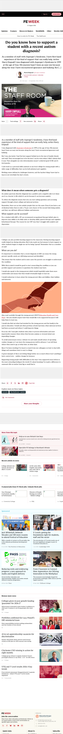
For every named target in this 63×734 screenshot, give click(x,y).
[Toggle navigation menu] (3, 14)
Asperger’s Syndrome (24, 148)
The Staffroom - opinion (17, 392)
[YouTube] (18, 725)
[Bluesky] (10, 725)
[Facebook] (6, 725)
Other (49, 31)
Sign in (45, 14)
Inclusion (5, 392)
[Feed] (3, 725)
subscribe (56, 14)
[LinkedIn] (14, 725)
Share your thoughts (31, 403)
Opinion (4, 31)
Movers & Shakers (26, 31)
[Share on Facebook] (11, 383)
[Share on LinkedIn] (18, 383)
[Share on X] (15, 383)
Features (13, 31)
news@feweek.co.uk (42, 726)
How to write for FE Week (25, 36)
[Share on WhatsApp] (7, 383)
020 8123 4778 (41, 723)
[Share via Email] (22, 383)
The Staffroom (41, 36)
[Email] (22, 725)
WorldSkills (40, 31)
